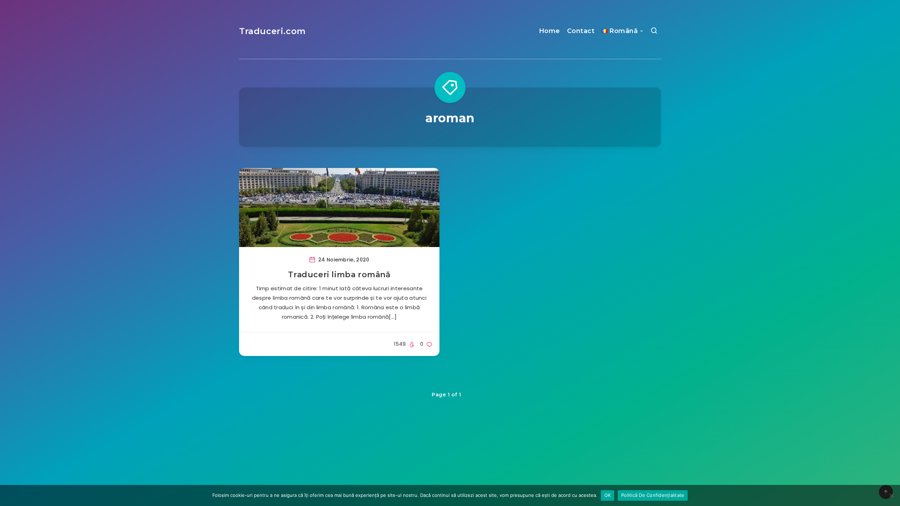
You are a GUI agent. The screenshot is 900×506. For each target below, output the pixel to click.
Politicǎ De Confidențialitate (652, 495)
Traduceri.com (272, 31)
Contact (581, 31)
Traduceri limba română (339, 274)
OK (607, 495)
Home (549, 31)
